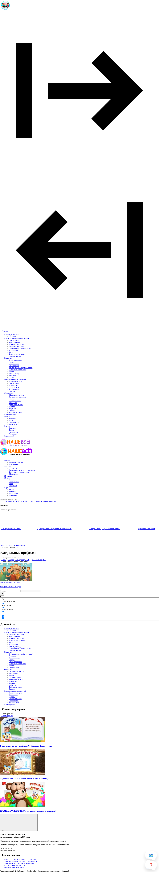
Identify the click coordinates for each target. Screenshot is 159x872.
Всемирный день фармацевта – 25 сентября (20, 859)
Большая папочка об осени (14, 867)
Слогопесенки (14, 366)
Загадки (11, 362)
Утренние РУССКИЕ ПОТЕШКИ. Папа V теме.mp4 (24, 778)
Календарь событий (11, 335)
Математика (13, 350)
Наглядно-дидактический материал (17, 338)
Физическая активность (17, 370)
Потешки (12, 372)
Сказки (11, 377)
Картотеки (8, 358)
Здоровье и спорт (15, 356)
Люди (11, 352)
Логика (11, 430)
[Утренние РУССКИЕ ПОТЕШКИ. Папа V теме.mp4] (22, 774)
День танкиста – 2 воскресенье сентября (19, 863)
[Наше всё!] (5, 10)
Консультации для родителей (15, 379)
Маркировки (13, 673)
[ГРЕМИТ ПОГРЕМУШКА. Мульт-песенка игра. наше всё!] (22, 807)
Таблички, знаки (15, 401)
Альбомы (12, 418)
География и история (16, 346)
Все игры (7, 426)
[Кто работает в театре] (16, 580)
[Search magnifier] (2, 593)
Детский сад (8, 393)
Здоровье (12, 391)
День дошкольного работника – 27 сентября (20, 861)
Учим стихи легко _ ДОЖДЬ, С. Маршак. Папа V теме (26, 746)
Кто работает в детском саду (14, 865)
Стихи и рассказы (15, 360)
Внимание (12, 428)
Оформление (13, 474)
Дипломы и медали (16, 405)
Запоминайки (14, 364)
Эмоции (12, 407)
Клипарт (12, 410)
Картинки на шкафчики (17, 397)
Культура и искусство (17, 354)
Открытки (12, 336)
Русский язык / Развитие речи (20, 348)
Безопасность (13, 389)
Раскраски (12, 375)
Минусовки (13, 424)
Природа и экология (16, 344)
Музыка (7, 416)
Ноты (11, 420)
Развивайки (13, 468)
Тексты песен (14, 422)
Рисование (13, 434)
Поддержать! (9, 436)
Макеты (11, 399)
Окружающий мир (15, 340)
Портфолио (13, 403)
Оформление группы (16, 395)
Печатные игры (14, 373)
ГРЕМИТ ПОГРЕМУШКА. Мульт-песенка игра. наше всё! (28, 811)
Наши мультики (10, 414)
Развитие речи (14, 387)
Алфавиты (12, 409)
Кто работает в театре (10, 586)
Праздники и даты (15, 381)
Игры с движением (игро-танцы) (21, 368)
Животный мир (14, 342)
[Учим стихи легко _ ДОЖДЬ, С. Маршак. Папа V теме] (22, 742)
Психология (13, 385)
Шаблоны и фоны (15, 412)
